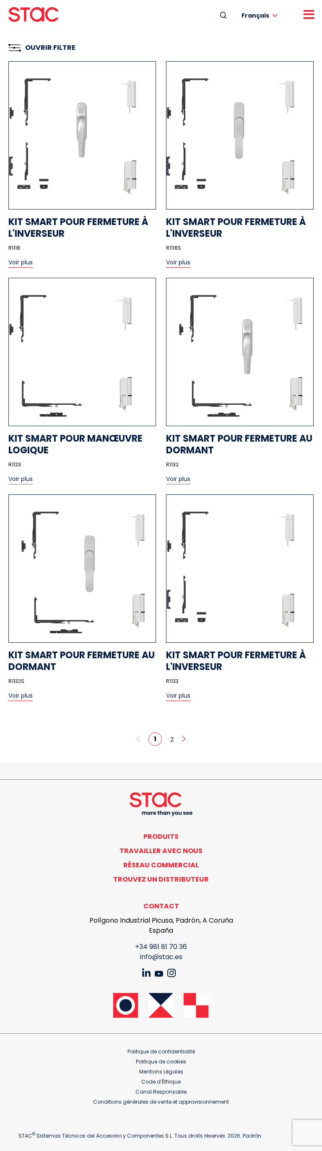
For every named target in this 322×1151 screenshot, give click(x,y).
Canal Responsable (161, 1091)
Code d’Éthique (161, 1081)
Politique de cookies (161, 1061)
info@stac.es (161, 957)
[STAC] (33, 14)
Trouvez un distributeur (161, 879)
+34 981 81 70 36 (161, 947)
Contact (161, 906)
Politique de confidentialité (161, 1051)
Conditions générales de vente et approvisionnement (161, 1101)
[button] (261, 15)
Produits (161, 836)
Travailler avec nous (161, 851)
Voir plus (20, 262)
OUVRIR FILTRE (50, 47)
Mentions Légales (161, 1071)
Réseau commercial (161, 865)
